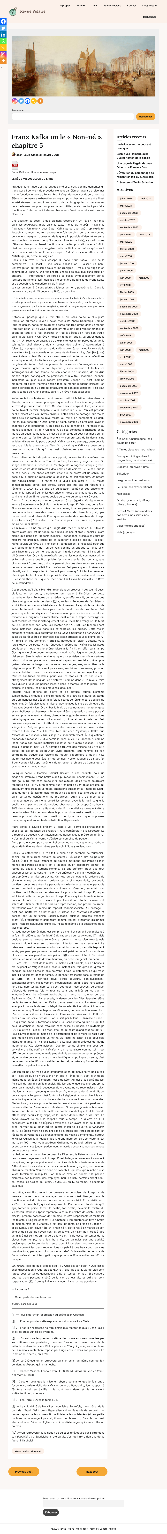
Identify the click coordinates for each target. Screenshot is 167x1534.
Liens (94, 5)
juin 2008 (125, 349)
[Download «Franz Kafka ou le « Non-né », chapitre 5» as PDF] (15, 165)
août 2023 (125, 234)
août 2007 (125, 414)
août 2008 (125, 335)
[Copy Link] (34, 101)
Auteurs (80, 5)
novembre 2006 (129, 421)
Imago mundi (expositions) (133, 480)
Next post (92, 1471)
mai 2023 (145, 234)
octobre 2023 (127, 220)
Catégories (148, 5)
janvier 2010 (127, 263)
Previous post (23, 1471)
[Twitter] (21, 101)
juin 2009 (125, 277)
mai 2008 (144, 349)
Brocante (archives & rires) (133, 466)
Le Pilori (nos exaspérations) (134, 487)
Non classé (123, 493)
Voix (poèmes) (126, 532)
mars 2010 (126, 256)
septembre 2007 (129, 407)
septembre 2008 (129, 328)
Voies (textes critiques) (28, 1451)
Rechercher (149, 16)
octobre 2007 (127, 400)
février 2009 (127, 292)
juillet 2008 (126, 342)
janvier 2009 (127, 299)
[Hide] (1, 67)
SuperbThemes (108, 1528)
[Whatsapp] (3, 41)
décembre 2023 (129, 212)
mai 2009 (144, 277)
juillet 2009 (126, 270)
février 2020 (127, 249)
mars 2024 (126, 205)
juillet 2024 (126, 198)
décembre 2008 (129, 306)
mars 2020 (126, 241)
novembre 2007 (129, 393)
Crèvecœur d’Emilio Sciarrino (135, 182)
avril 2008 (125, 357)
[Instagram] (15, 101)
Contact (131, 5)
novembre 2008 (129, 313)
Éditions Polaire (112, 5)
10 (31, 1281)
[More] (40, 101)
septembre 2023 (129, 227)
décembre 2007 (128, 385)
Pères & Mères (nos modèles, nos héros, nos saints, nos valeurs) (134, 515)
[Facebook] (27, 101)
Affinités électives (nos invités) (136, 449)
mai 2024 (146, 198)
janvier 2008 (127, 378)
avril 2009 (125, 285)
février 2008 (127, 371)
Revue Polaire (33, 11)
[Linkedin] (3, 34)
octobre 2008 (127, 321)
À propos (65, 5)
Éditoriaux (123, 473)
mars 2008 (126, 364)
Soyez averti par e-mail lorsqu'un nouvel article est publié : (74, 1498)
